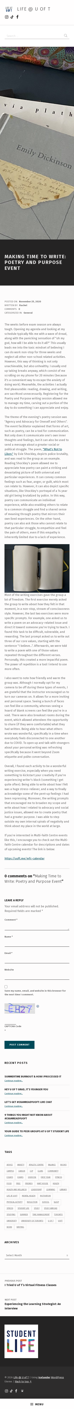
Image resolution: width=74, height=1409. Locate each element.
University (12, 1221)
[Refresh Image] (38, 1005)
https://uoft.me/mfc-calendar (24, 858)
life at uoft (12, 1196)
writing (20, 1227)
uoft (60, 1221)
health (56, 1183)
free (18, 1183)
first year (45, 1177)
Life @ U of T (33, 9)
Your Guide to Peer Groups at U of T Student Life (36, 1131)
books (63, 1165)
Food (9, 1183)
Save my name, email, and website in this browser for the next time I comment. (35, 992)
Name (8, 936)
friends (29, 1183)
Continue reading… (13, 1080)
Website (9, 969)
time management (41, 1214)
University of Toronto (32, 1221)
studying (11, 1214)
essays (10, 1177)
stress (10, 1208)
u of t (51, 1221)
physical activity (14, 1202)
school (45, 1202)
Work (9, 1227)
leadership (36, 1189)
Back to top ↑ (23, 1381)
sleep (56, 1202)
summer (24, 1214)
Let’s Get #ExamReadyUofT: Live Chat (28, 1102)
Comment (10, 919)
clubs (40, 1171)
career (21, 1171)
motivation (45, 1196)
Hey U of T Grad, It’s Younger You (26, 1089)
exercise (32, 1177)
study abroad (50, 1208)
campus (10, 1171)
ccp (31, 1171)
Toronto (58, 1214)
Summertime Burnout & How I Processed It (32, 1076)
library (63, 1189)
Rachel (23, 305)
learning (50, 1189)
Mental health (28, 1196)
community (53, 1171)
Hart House (42, 1183)
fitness (58, 1177)
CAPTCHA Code (12, 1026)
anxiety (20, 1165)
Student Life (23, 1208)
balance (52, 1165)
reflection (32, 1202)
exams (20, 1177)
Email (8, 953)
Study (37, 1208)
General (28, 312)
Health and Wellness (17, 1189)
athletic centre (36, 1165)
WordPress (57, 1377)
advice (10, 1165)
